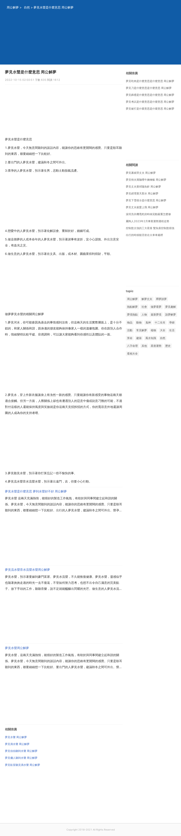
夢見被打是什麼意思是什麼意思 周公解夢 (150, 108)
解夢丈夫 (147, 299)
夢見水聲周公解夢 (17, 648)
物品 (129, 322)
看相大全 (132, 353)
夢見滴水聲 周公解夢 (17, 744)
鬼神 (148, 322)
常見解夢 (141, 330)
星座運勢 (156, 346)
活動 (129, 330)
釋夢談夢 (161, 299)
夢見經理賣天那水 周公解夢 (142, 193)
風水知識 (150, 338)
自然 (27, 7)
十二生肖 (160, 322)
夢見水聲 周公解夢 (16, 737)
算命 (129, 338)
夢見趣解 (170, 307)
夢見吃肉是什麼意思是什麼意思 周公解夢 (150, 81)
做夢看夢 (156, 307)
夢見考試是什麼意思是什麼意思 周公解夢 (150, 101)
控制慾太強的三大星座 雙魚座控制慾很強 (150, 228)
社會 (144, 307)
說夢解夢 (170, 314)
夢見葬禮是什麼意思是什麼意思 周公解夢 (150, 95)
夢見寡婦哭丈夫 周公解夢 (141, 172)
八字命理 (132, 346)
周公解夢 (13, 7)
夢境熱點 (132, 314)
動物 (139, 322)
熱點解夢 (132, 307)
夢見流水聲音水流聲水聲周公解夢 (27, 569)
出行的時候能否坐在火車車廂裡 (144, 235)
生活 (171, 330)
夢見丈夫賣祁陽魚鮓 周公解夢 (143, 186)
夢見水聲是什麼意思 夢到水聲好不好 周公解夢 (36, 491)
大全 (162, 330)
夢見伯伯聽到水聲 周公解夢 (21, 751)
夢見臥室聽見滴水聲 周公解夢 (22, 765)
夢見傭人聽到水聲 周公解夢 (21, 757)
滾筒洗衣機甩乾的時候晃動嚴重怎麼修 (148, 214)
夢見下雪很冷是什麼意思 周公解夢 (146, 200)
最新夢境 (156, 314)
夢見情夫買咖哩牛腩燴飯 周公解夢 (146, 179)
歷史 (168, 346)
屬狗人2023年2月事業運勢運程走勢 (147, 221)
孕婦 (171, 322)
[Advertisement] (90, 40)
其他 (144, 346)
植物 (153, 330)
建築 (139, 338)
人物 (144, 314)
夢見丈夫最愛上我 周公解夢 (142, 207)
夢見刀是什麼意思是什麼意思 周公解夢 (149, 88)
